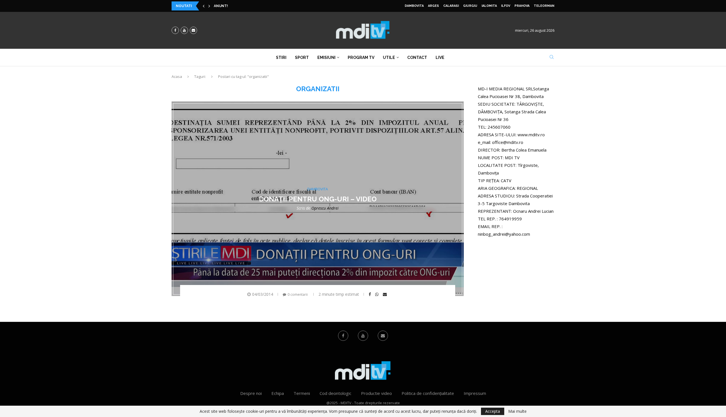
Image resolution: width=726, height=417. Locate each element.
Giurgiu (470, 6)
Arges (433, 6)
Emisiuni (326, 57)
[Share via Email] (385, 294)
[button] (203, 5)
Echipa (277, 393)
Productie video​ (376, 393)
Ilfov (505, 6)
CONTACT (417, 57)
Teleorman (544, 6)
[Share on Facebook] (370, 294)
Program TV (361, 57)
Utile (389, 57)
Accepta (492, 411)
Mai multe (517, 411)
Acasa (177, 76)
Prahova (521, 6)
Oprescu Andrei (325, 208)
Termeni (302, 393)
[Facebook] (175, 30)
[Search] (551, 57)
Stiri (281, 57)
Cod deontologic (335, 393)
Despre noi (251, 393)
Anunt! (221, 6)
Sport (302, 57)
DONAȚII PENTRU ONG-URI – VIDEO (318, 199)
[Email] (193, 30)
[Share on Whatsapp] (377, 294)
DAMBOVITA (414, 6)
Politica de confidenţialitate (428, 393)
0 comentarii (298, 294)
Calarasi (451, 6)
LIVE (440, 57)
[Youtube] (184, 30)
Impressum (475, 393)
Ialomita (489, 6)
